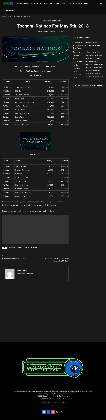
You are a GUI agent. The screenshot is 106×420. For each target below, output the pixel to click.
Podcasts (65, 4)
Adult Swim (12, 247)
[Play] (75, 86)
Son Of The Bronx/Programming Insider (35, 71)
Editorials (35, 4)
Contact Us (8, 11)
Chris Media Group (58, 398)
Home (19, 4)
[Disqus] (35, 312)
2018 (9, 16)
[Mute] (95, 86)
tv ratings (34, 247)
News (45, 4)
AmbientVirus (43, 31)
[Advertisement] (35, 229)
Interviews (54, 4)
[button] (101, 4)
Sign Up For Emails (80, 4)
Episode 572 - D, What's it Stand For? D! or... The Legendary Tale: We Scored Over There (88, 45)
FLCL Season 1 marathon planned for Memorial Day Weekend (56, 260)
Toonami (60, 20)
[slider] (100, 85)
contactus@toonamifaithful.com (57, 402)
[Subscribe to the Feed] (89, 37)
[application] (88, 86)
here (48, 202)
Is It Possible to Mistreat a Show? (13, 259)
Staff (26, 4)
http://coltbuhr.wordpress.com (25, 273)
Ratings (54, 20)
